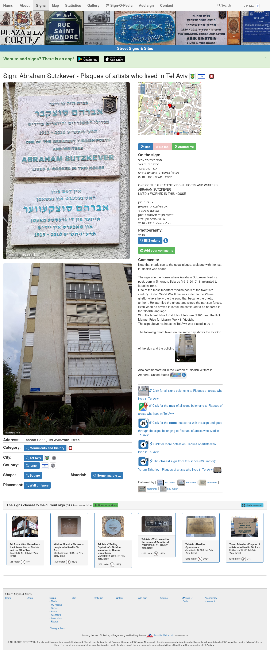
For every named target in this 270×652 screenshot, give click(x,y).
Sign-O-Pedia (120, 5)
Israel (33, 465)
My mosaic (56, 604)
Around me (56, 618)
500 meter (172, 488)
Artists (54, 611)
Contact (166, 5)
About (25, 5)
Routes (54, 621)
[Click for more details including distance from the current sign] (184, 375)
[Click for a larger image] (67, 170)
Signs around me (107, 505)
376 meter (190, 482)
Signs (41, 5)
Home (8, 5)
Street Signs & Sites (135, 48)
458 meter (211, 482)
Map (55, 5)
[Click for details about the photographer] (165, 240)
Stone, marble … (108, 475)
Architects (56, 614)
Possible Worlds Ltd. (164, 635)
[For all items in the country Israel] (201, 75)
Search (225, 5)
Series (54, 608)
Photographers (57, 628)
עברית (250, 5)
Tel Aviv (35, 458)
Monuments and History (46, 448)
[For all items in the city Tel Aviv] (192, 75)
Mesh (54, 601)
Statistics (73, 5)
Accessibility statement (211, 599)
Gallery (93, 5)
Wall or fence (39, 485)
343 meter (169, 482)
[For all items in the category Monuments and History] (211, 75)
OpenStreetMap (179, 132)
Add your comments (158, 250)
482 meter (151, 488)
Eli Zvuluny (151, 240)
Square (34, 475)
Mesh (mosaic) (253, 505)
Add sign (146, 5)
